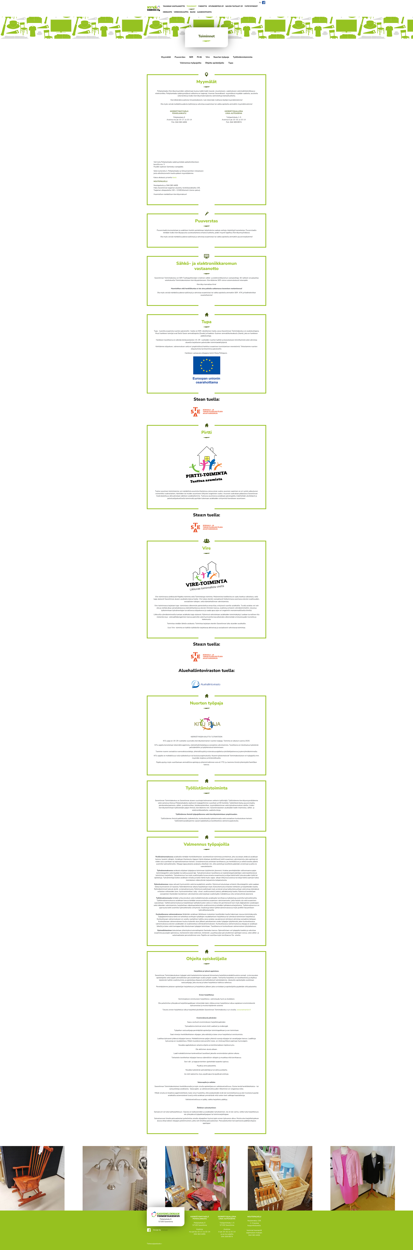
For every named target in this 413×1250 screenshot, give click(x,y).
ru (260, 3)
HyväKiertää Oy (216, 6)
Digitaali (164, 1230)
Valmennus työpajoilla (190, 62)
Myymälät (166, 57)
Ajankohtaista (204, 12)
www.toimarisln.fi (244, 1010)
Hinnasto (167, 12)
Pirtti (199, 57)
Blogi (192, 12)
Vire (208, 57)
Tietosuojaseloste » (154, 1243)
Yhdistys (202, 6)
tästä (174, 177)
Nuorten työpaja (221, 57)
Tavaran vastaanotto (174, 6)
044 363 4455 (181, 122)
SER (191, 57)
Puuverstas (180, 57)
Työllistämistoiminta (242, 57)
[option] (41, 1178)
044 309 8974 (236, 122)
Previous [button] (2, 1178)
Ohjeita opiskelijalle (214, 62)
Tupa (230, 62)
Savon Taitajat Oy (234, 6)
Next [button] (410, 1178)
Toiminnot (191, 6)
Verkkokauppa (181, 12)
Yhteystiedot (251, 6)
